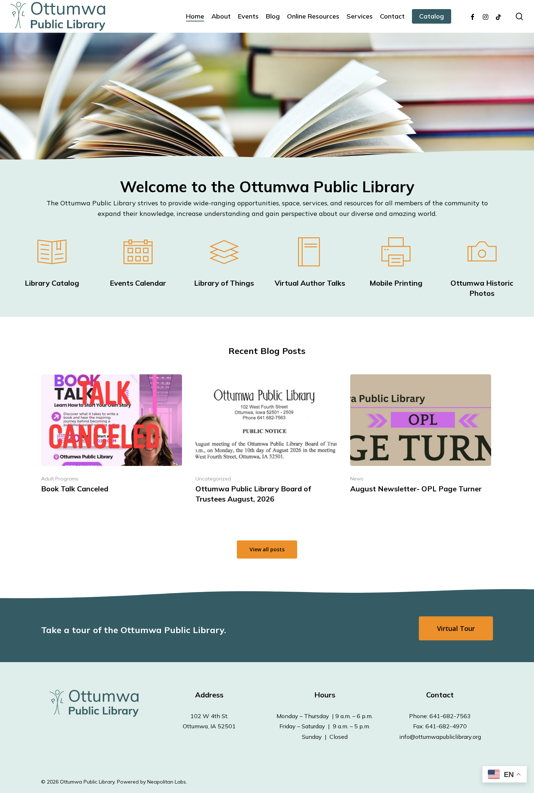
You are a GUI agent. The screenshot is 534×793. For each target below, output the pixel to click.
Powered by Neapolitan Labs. (152, 781)
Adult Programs (59, 478)
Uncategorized (213, 478)
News (357, 478)
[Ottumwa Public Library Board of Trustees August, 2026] (265, 441)
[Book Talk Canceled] (111, 436)
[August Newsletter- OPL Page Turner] (420, 436)
